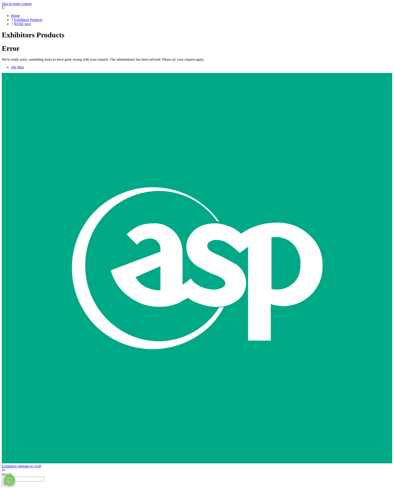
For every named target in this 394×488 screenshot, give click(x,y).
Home (15, 16)
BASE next (22, 24)
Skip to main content (16, 4)
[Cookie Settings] (9, 480)
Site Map (17, 67)
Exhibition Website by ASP (21, 466)
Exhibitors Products (28, 20)
